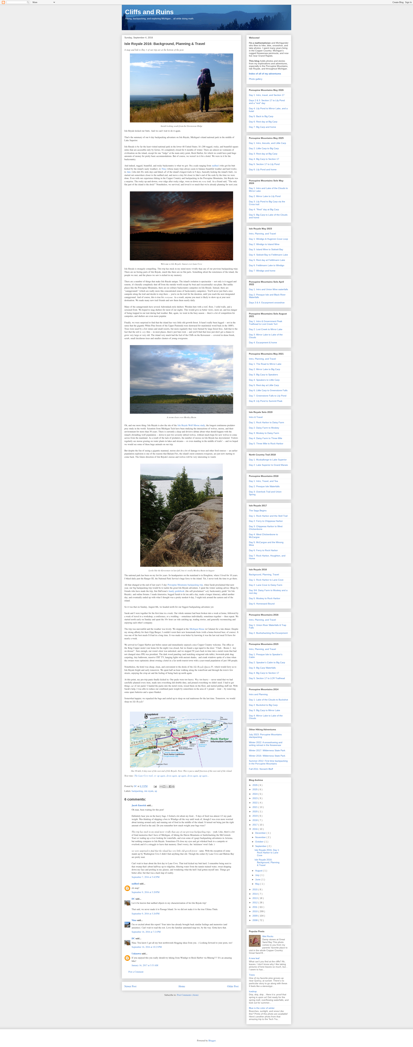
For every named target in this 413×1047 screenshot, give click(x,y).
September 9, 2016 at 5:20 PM (145, 892)
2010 (255, 911)
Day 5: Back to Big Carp (261, 116)
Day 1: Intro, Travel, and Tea (263, 481)
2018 (255, 820)
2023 (255, 798)
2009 (255, 915)
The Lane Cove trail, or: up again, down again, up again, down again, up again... (171, 775)
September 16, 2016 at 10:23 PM (147, 946)
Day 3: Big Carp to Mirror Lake (264, 710)
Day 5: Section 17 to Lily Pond (264, 164)
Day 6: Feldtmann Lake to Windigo (266, 265)
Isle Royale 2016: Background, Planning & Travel (267, 862)
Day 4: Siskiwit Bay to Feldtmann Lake (268, 254)
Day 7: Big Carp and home (262, 127)
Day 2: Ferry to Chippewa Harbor (266, 521)
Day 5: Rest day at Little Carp (264, 385)
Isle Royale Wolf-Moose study (191, 425)
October (259, 841)
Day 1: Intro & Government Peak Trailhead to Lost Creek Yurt (265, 322)
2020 (255, 811)
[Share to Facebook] (170, 786)
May (257, 884)
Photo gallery (255, 79)
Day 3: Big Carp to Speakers (263, 374)
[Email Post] (155, 786)
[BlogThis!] (164, 786)
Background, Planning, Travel (264, 574)
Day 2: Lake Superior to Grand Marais (268, 465)
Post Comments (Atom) (188, 994)
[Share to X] (167, 786)
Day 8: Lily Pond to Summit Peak (265, 401)
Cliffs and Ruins (149, 11)
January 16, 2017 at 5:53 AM (145, 965)
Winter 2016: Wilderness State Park (267, 755)
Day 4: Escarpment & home (263, 342)
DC (133, 898)
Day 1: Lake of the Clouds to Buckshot (268, 699)
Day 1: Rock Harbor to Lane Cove (266, 580)
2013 (255, 898)
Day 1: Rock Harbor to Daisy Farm (266, 422)
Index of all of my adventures (265, 73)
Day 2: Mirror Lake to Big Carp (264, 369)
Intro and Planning (258, 694)
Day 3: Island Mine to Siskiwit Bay (266, 249)
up (156, 790)
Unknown (136, 953)
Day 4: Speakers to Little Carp (264, 380)
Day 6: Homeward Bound (262, 603)
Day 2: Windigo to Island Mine (264, 244)
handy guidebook (176, 591)
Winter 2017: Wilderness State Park (267, 750)
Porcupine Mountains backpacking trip (185, 584)
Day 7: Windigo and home (262, 270)
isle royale (148, 790)
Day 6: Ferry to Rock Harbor (263, 550)
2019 (255, 816)
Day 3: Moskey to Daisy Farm (264, 433)
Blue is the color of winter (262, 1008)
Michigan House (197, 628)
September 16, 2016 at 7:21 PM (146, 931)
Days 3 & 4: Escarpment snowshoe (267, 302)
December (261, 833)
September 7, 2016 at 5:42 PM (145, 876)
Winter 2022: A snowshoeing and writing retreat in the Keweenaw (265, 743)
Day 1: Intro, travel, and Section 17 (266, 95)
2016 (255, 829)
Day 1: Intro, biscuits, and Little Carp (267, 143)
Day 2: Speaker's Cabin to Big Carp (267, 662)
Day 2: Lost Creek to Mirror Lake (265, 329)
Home (182, 986)
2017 (255, 824)
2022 (255, 802)
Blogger (212, 1040)
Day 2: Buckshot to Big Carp (263, 705)
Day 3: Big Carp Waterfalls (262, 667)
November (261, 837)
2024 (255, 794)
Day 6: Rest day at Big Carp (263, 121)
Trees (252, 975)
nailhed (215, 165)
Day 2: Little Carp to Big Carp (264, 148)
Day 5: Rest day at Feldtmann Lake (267, 260)
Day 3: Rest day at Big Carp (263, 153)
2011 (255, 907)
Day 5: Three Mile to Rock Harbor (266, 443)
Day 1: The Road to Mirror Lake (265, 364)
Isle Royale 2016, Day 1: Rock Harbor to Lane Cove (267, 853)
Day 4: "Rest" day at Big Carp (264, 209)
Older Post (233, 986)
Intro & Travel (256, 417)
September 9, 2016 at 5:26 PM (145, 913)
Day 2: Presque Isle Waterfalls (264, 486)
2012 (255, 902)
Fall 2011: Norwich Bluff (261, 769)
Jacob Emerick (139, 805)
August (259, 870)
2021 (255, 807)
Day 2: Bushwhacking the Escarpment (268, 633)
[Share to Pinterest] (173, 786)
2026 (255, 785)
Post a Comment (135, 971)
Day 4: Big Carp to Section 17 (264, 159)
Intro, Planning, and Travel (262, 233)
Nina (164, 168)
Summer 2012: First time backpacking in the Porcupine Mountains (268, 762)
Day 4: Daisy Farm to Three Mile (265, 438)
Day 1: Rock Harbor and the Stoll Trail (268, 516)
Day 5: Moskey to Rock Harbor (264, 598)
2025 (255, 789)
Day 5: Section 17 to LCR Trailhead (267, 678)
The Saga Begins (258, 510)
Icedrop (253, 991)
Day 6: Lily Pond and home (263, 169)
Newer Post (130, 986)
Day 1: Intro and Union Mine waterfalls (268, 289)
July (257, 875)
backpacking (137, 790)
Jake (129, 171)
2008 (255, 920)
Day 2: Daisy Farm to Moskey (264, 427)
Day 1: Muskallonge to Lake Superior (268, 459)
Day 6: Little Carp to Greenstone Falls (268, 390)
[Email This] (161, 786)
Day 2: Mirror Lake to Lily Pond (265, 196)
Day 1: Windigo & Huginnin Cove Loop (268, 239)
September (261, 846)
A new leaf (254, 958)
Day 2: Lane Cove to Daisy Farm (265, 585)
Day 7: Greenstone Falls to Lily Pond (267, 395)
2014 (255, 894)
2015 (255, 889)
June (258, 879)
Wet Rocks (267, 936)
